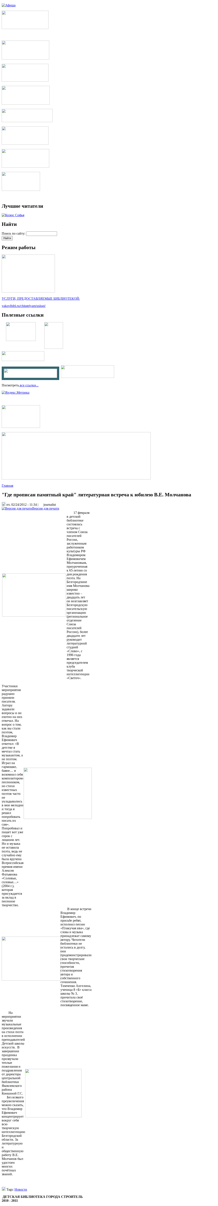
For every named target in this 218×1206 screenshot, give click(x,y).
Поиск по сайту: (14, 233)
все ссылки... (29, 385)
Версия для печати (45, 508)
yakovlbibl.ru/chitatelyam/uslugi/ (24, 306)
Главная (7, 485)
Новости (20, 1189)
